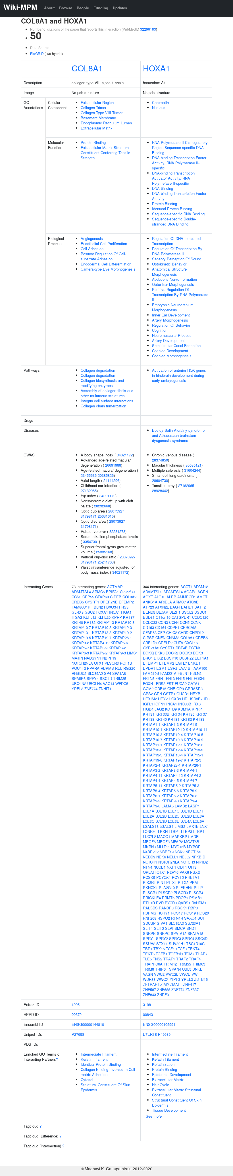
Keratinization (163, 1064)
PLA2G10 (167, 887)
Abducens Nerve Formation (174, 279)
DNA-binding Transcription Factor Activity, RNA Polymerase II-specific (179, 163)
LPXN (163, 831)
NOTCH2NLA (82, 663)
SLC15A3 (176, 923)
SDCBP (149, 923)
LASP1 (194, 806)
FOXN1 (149, 683)
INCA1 (114, 612)
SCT (201, 918)
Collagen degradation (98, 370)
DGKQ (148, 653)
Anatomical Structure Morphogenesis (169, 271)
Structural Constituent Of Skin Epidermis (105, 1087)
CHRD (183, 632)
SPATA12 (178, 933)
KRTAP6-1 (151, 795)
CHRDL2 (197, 632)
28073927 (116, 511)
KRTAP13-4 (173, 755)
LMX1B (192, 826)
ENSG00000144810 (88, 1024)
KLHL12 (89, 617)
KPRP (117, 617)
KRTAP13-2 (193, 749)
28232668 (102, 506)
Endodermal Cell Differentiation (106, 264)
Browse (65, 7)
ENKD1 (194, 663)
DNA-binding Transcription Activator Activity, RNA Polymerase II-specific (173, 178)
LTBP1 (174, 831)
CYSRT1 (92, 602)
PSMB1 (195, 897)
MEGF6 (149, 841)
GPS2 (148, 693)
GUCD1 (182, 693)
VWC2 (159, 974)
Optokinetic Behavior (169, 264)
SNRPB (149, 933)
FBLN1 (183, 673)
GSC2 (90, 612)
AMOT (202, 596)
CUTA (178, 642)
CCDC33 (150, 622)
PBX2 (195, 872)
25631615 (106, 516)
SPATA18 (195, 933)
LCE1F (198, 811)
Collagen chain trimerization (103, 406)
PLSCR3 (112, 663)
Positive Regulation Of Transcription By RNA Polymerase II (180, 294)
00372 (77, 1014)
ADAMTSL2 (152, 591)
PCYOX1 (163, 877)
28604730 (160, 480)
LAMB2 (181, 806)
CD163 (148, 627)
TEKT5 (149, 953)
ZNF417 (189, 984)
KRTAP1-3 (105, 622)
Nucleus (158, 107)
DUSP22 (186, 658)
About (49, 7)
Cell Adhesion (92, 248)
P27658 (78, 1034)
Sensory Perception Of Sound (176, 258)
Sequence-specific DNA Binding (178, 213)
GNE (171, 688)
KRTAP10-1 (152, 729)
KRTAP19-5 (81, 637)
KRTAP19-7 (101, 637)
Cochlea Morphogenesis (172, 355)
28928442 (160, 490)
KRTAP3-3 (170, 770)
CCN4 (174, 622)
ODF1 (182, 867)
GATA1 (193, 683)
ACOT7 (186, 586)
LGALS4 (166, 826)
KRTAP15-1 (193, 755)
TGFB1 (161, 953)
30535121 (193, 465)
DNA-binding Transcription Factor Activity (179, 196)
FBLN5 (148, 678)
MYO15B (178, 846)
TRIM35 (119, 678)
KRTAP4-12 (99, 642)
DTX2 (158, 658)
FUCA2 (181, 683)
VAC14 (108, 683)
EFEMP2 (126, 602)
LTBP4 (198, 831)
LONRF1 (150, 831)
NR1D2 (202, 862)
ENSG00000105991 (159, 1024)
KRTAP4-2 (192, 775)
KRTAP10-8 (101, 627)
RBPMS (107, 668)
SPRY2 (162, 938)
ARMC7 (179, 602)
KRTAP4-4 (151, 780)
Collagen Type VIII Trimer (101, 112)
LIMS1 (132, 653)
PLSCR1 (150, 892)
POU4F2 (79, 668)
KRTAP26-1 (122, 637)
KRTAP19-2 (122, 632)
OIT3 (192, 867)
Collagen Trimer (93, 107)
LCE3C (148, 821)
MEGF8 (163, 841)
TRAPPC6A (153, 964)
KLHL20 (104, 617)
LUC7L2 (149, 836)
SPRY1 (149, 938)
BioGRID (37, 53)
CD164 (160, 627)
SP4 (107, 673)
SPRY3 (175, 938)
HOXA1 (156, 68)
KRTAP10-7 (81, 627)
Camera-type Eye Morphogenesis (108, 269)
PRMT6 (168, 897)
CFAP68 (102, 596)
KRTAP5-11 (152, 785)
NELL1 (172, 857)
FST (170, 683)
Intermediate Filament (98, 1054)
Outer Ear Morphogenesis (173, 284)
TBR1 (147, 948)
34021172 (125, 455)
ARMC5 (98, 591)
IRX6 (196, 704)
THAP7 (201, 953)
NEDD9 (149, 857)
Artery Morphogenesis (170, 320)
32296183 (148, 29)
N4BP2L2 (151, 851)
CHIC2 (171, 632)
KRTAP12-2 (193, 744)
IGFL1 (148, 704)
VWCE (184, 974)
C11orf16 (163, 617)
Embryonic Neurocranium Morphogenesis (173, 307)
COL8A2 (129, 596)
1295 (76, 1004)
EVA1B (184, 668)
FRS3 (123, 607)
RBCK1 (181, 908)
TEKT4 (193, 948)
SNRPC (163, 933)
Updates (120, 7)
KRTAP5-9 (98, 647)
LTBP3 (186, 831)
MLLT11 (163, 846)
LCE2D (186, 816)
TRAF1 (169, 959)
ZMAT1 (176, 984)
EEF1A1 (202, 658)
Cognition (159, 330)
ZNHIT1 (105, 688)
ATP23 (148, 607)
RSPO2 (163, 918)
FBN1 (160, 678)
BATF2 (200, 607)
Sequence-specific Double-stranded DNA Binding (174, 221)
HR (184, 698)
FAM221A (168, 673)
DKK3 (160, 653)
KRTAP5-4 (151, 790)
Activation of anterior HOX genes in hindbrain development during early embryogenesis (179, 375)
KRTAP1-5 (188, 724)
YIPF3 (175, 979)
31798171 (89, 516)
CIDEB (115, 596)
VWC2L (172, 974)
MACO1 (163, 836)
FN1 (189, 678)
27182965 (89, 490)
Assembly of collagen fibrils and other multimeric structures (107, 393)
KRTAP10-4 (173, 734)
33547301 (91, 541)
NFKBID (198, 857)
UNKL (197, 969)
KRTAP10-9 (193, 739)
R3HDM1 (199, 902)
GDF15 (160, 688)
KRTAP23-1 (171, 765)
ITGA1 (126, 612)
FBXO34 (111, 607)
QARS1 (184, 902)
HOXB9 (175, 698)
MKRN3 (149, 846)
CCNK (196, 622)
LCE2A (148, 816)
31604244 (192, 470)
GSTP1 (169, 693)
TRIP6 (160, 969)
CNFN (160, 637)
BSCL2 (187, 612)
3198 (147, 1004)
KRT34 (176, 714)
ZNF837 (192, 989)
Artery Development (168, 340)
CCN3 (76, 596)
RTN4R (177, 918)
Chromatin (160, 102)
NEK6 (161, 857)
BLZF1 (174, 612)
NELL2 (184, 857)
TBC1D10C (195, 943)
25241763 (106, 562)
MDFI (194, 836)
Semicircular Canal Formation (176, 345)
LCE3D (161, 821)
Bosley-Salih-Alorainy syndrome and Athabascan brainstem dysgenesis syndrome (178, 435)
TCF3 (182, 948)
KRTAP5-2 (172, 785)
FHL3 (170, 678)
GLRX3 (78, 612)
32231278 (117, 531)
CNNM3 (173, 637)
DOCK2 (172, 653)
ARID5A (165, 602)
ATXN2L (162, 607)
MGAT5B (191, 841)
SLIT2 (159, 928)
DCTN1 (195, 647)
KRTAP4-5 (170, 780)
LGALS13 (151, 826)
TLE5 (147, 959)
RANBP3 (166, 908)
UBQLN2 (79, 683)
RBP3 (193, 908)
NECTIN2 (193, 851)
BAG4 (175, 607)
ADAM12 (201, 586)
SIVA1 (162, 923)
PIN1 (161, 882)
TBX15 (159, 948)
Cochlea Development (170, 350)
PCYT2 (178, 877)
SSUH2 (149, 943)
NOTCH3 (188, 862)
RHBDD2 (79, 673)
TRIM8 (148, 969)
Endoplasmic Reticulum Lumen (106, 123)
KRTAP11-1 (152, 744)
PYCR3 (171, 902)
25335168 (104, 551)
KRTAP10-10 (174, 729)
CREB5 (78, 602)
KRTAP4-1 (188, 770)
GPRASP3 (194, 688)
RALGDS (150, 908)
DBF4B (182, 647)
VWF (196, 974)
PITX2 (183, 882)
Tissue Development (169, 1110)
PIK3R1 (149, 882)
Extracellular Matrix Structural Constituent (176, 1092)
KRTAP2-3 (192, 760)
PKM (194, 882)
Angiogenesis (92, 238)
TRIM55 (184, 964)
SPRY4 (93, 678)
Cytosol (87, 1079)
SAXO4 (190, 918)
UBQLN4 (94, 683)
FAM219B (151, 673)
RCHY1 (163, 913)
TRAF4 (195, 959)
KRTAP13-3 (101, 632)
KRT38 (148, 719)
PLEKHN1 (184, 887)
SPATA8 (119, 673)
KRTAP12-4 (173, 749)
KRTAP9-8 (151, 806)
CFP (161, 632)
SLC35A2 (95, 673)
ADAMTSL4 (81, 591)
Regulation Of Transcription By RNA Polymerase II (177, 251)
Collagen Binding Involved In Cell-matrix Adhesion (108, 1072)
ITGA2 (77, 617)
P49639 (164, 1034)
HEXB (195, 693)
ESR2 (172, 668)
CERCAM (188, 627)
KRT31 (148, 714)
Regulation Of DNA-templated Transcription (176, 241)
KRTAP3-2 (80, 642)
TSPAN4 (174, 969)
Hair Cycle (160, 1084)
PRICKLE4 (152, 897)
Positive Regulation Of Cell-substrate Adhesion (103, 256)
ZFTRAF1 (151, 984)
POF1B (126, 663)
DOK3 (198, 653)
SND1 (191, 928)
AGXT (148, 596)
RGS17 (177, 913)
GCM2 (148, 688)
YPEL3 (77, 688)
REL (118, 668)
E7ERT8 (150, 1034)
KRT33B (162, 714)
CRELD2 (165, 642)
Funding (100, 7)
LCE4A (186, 821)
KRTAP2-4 (151, 765)
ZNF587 (149, 989)
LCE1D (186, 811)
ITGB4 (148, 709)
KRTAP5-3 (190, 785)
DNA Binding (162, 188)
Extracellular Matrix (97, 128)
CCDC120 (200, 617)
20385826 (106, 475)
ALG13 (159, 596)
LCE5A (198, 821)
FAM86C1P (81, 607)
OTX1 (98, 663)
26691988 (113, 465)
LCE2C (173, 816)
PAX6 (184, 872)
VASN (148, 974)
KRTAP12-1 (173, 744)
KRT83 (198, 719)
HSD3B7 (195, 698)
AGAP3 (190, 591)
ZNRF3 (163, 994)
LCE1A (148, 811)
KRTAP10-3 (124, 622)
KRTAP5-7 (80, 647)
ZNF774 (90, 688)
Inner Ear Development (171, 315)
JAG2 (159, 709)
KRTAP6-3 (80, 653)
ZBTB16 (201, 979)
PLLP (198, 887)
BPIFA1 (112, 591)
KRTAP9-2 (98, 653)
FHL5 (180, 678)
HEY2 (163, 698)
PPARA (93, 668)
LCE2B (161, 816)
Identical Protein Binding (172, 208)
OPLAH (149, 872)
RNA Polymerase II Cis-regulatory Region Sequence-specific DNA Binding (180, 147)
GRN (158, 693)
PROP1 (182, 897)
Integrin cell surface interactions (107, 400)
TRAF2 (182, 959)
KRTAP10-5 (193, 734)
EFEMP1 (150, 663)
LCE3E (173, 821)
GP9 (180, 688)
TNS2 (157, 959)
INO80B (184, 704)
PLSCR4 (196, 892)
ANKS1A (150, 602)
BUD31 (149, 617)
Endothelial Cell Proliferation (104, 243)
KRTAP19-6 (152, 760)
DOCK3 (185, 653)
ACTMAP (115, 586)
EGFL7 (181, 663)
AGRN (202, 591)
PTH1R (149, 902)
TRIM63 (198, 964)
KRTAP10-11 (196, 729)
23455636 (89, 475)
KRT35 (188, 714)
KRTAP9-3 (117, 653)
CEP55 (88, 596)
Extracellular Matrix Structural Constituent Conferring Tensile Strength (105, 152)
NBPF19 (109, 658)
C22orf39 (127, 591)
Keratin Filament (94, 1059)
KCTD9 (171, 709)
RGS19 (190, 913)
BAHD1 (187, 607)
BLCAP (162, 612)
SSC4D (106, 678)
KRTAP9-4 (188, 800)
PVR (160, 902)
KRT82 (89, 622)
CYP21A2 (151, 647)
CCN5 (185, 622)
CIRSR (148, 637)
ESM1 (161, 668)
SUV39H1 (177, 943)
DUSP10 (171, 658)
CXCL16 (191, 642)
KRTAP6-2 (117, 647)
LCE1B (161, 811)
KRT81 (173, 719)
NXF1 (171, 867)
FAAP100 (199, 668)
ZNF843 (149, 994)
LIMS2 (179, 826)
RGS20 (129, 668)
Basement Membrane (98, 117)
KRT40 (77, 622)
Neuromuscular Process (172, 335)
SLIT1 (148, 928)
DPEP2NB (109, 602)
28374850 (160, 460)
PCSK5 (149, 877)
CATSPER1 (181, 617)
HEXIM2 (150, 698)
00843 (148, 1014)
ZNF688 (163, 989)
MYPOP (194, 846)
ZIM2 (164, 984)
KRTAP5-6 (119, 642)
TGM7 (189, 953)
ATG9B (193, 602)
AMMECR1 (186, 596)
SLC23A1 (192, 923)
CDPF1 (173, 627)
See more (154, 1116)
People (83, 7)
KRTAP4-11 (152, 775)
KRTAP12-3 (122, 627)
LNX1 (204, 826)
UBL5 (186, 969)
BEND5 (149, 612)
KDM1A (184, 709)
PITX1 (171, 882)
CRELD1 (150, 642)
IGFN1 (159, 704)
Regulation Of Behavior (171, 325)
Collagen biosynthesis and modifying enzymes (102, 383)
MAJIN (77, 658)
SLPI (169, 928)
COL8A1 (87, 68)
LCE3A (198, 816)
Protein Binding (93, 142)
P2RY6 (172, 872)
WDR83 (149, 979)
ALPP (171, 596)
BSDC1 (200, 612)
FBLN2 (97, 607)
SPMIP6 (79, 678)
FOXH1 (200, 678)
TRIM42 (170, 964)
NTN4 (147, 867)
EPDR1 (149, 668)
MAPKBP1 (180, 836)
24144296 (111, 480)
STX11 (162, 943)
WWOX (162, 979)
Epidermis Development (171, 1074)
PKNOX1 (150, 887)
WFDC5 (121, 683)
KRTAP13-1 (81, 632)
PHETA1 (192, 877)
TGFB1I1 (175, 953)
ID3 (206, 698)
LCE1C (173, 811)
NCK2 (179, 851)
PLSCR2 (165, 892)
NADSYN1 (92, 658)
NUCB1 (159, 867)
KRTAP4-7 (188, 780)
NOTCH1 (150, 862)
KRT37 (128, 617)
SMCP (179, 928)
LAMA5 (167, 806)
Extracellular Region (97, 102)
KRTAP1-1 (151, 724)
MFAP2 (177, 841)
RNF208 (149, 918)
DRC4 (148, 658)
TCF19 (171, 948)
